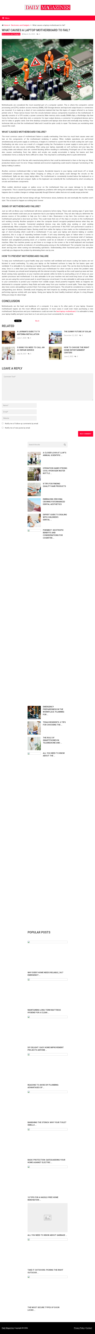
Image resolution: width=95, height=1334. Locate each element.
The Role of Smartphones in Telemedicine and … (52, 740)
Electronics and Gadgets (11, 34)
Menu (7, 18)
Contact (89, 1328)
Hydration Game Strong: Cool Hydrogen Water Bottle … (55, 471)
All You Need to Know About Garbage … (47, 1235)
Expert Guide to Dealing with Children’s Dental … (55, 517)
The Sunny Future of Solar (77, 331)
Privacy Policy (79, 1328)
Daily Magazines (8, 1328)
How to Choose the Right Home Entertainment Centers (76, 350)
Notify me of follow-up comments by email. (21, 424)
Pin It (37, 321)
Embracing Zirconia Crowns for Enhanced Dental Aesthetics (54, 501)
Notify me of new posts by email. (17, 428)
